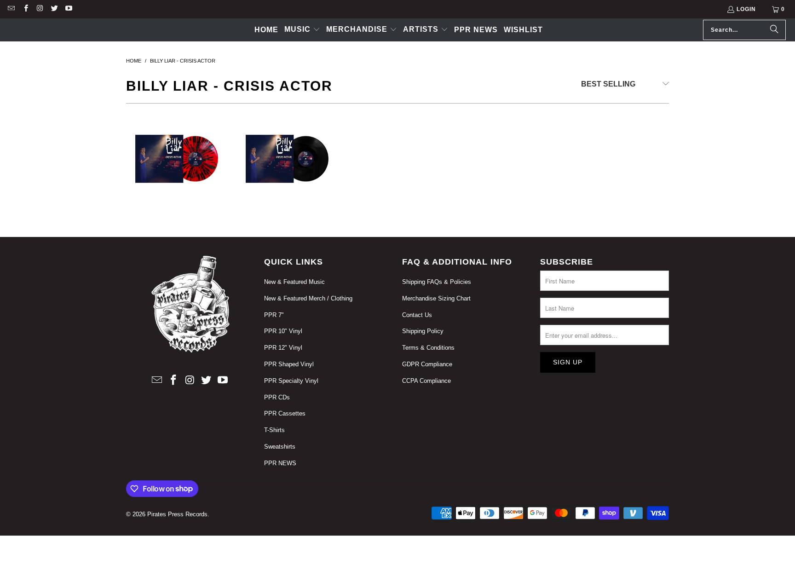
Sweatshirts (279, 446)
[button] (302, 29)
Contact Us (417, 315)
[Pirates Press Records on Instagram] (40, 9)
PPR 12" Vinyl (283, 347)
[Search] (774, 30)
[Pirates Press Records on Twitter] (54, 9)
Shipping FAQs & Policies (436, 281)
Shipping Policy (423, 331)
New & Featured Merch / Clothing (308, 298)
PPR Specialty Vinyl (291, 380)
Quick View (177, 219)
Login (746, 9)
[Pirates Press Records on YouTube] (68, 9)
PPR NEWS (280, 463)
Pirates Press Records (177, 514)
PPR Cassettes (284, 413)
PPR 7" (274, 315)
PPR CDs (277, 397)
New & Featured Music (294, 281)
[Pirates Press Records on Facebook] (25, 9)
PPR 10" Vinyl (283, 331)
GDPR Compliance (427, 364)
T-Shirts (274, 430)
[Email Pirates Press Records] (11, 9)
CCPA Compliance (426, 380)
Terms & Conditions (428, 347)
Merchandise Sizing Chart (436, 298)
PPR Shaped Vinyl (289, 364)
